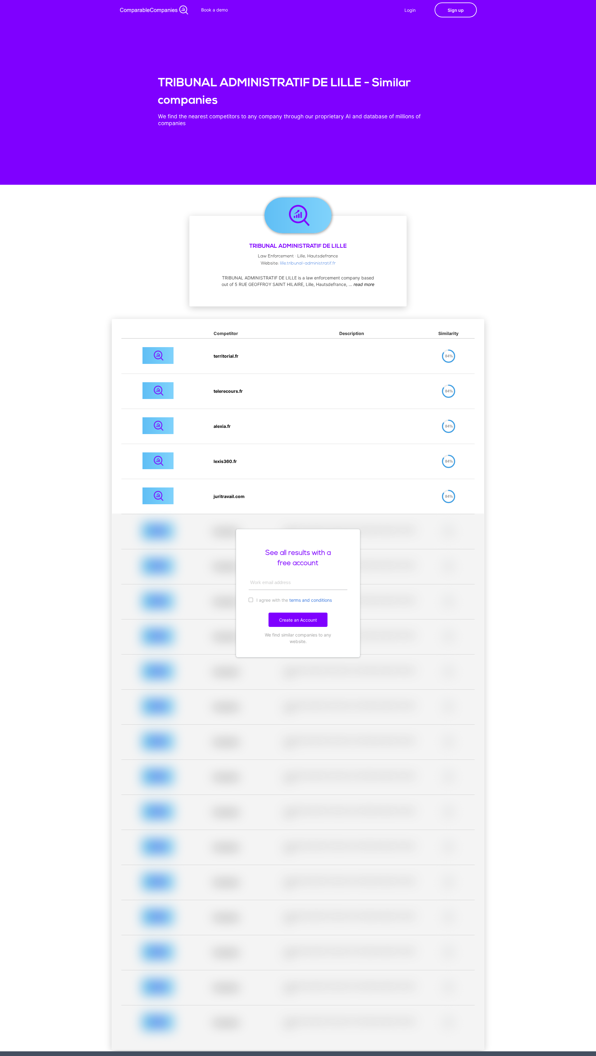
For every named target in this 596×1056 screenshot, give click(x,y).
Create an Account (298, 620)
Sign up (456, 10)
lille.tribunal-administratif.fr (308, 263)
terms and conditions (310, 600)
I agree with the (293, 600)
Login (410, 10)
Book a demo (214, 9)
